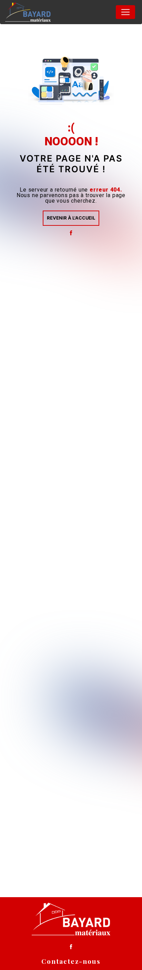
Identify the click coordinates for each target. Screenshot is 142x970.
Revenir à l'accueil (71, 218)
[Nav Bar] (125, 12)
